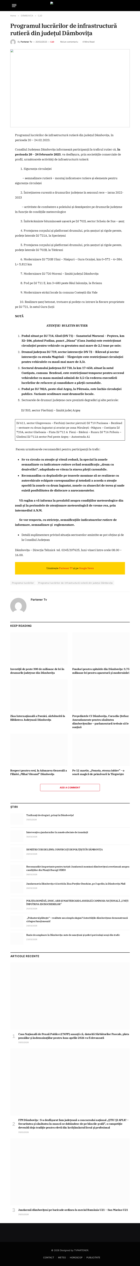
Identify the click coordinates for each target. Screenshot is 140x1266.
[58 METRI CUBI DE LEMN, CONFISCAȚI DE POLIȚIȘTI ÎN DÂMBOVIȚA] (16, 853)
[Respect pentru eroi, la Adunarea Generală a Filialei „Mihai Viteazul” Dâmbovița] (39, 750)
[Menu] (14, 5)
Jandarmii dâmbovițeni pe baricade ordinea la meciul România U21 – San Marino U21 (73, 1210)
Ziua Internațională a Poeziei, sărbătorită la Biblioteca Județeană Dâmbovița (37, 717)
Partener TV (66, 568)
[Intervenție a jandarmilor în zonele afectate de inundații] (16, 836)
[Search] (126, 5)
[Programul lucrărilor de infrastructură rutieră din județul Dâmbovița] (70, 88)
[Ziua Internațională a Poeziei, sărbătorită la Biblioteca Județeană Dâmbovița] (39, 695)
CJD (52, 42)
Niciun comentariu (69, 41)
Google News (86, 568)
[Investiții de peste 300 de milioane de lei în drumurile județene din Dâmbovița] (39, 648)
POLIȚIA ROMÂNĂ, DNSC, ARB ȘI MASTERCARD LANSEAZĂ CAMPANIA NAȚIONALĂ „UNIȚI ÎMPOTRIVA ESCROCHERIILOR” (77, 902)
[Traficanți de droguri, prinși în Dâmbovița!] (16, 819)
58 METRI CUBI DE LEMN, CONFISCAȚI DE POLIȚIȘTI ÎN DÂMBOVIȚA (64, 849)
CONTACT (48, 1257)
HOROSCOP (76, 1257)
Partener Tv (26, 41)
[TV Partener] (70, 5)
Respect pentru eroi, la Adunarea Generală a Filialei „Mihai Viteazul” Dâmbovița (38, 772)
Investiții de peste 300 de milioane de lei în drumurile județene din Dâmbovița (37, 670)
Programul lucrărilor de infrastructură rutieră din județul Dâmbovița (75, 582)
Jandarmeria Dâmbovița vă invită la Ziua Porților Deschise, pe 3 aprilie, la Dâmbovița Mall (75, 883)
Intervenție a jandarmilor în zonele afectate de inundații (57, 832)
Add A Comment (70, 787)
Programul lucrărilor (23, 582)
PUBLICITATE (93, 1257)
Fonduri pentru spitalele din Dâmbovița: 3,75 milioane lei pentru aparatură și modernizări (100, 670)
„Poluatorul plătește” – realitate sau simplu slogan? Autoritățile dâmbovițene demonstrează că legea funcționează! (77, 919)
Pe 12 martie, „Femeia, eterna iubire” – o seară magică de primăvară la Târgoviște (98, 772)
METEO (62, 1257)
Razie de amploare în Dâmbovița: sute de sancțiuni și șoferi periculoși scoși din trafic (73, 934)
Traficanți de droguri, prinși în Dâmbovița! (50, 815)
